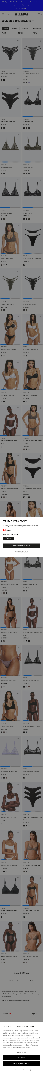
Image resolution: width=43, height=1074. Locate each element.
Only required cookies (21, 1063)
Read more (21, 1052)
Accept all (21, 1057)
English (8, 538)
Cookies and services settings (21, 1070)
